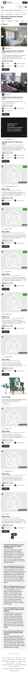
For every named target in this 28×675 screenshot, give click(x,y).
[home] (2, 14)
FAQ (17, 657)
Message (5, 69)
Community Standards (7, 664)
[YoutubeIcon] (14, 654)
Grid (4, 20)
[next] (25, 10)
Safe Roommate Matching (20, 664)
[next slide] (24, 36)
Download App (5, 661)
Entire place (10, 20)
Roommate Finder (10, 663)
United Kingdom (9, 14)
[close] (2, 3)
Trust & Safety (18, 663)
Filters (23, 20)
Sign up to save (20, 644)
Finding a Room (12, 661)
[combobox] (12, 10)
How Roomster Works (14, 666)
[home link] (2, 7)
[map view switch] (14, 534)
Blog (24, 659)
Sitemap (8, 657)
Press (4, 659)
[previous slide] (4, 36)
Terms (13, 657)
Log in (20, 7)
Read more (6, 403)
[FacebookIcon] (10, 654)
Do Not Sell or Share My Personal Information (14, 668)
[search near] (2, 10)
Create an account (8, 579)
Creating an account (8, 559)
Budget (17, 20)
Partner (3, 657)
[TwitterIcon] (12, 654)
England (17, 14)
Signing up (6, 599)
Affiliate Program (11, 659)
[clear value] (22, 10)
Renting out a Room (21, 661)
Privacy (24, 657)
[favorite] (2, 28)
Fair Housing (19, 659)
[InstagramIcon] (18, 654)
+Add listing (23, 24)
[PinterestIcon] (16, 654)
